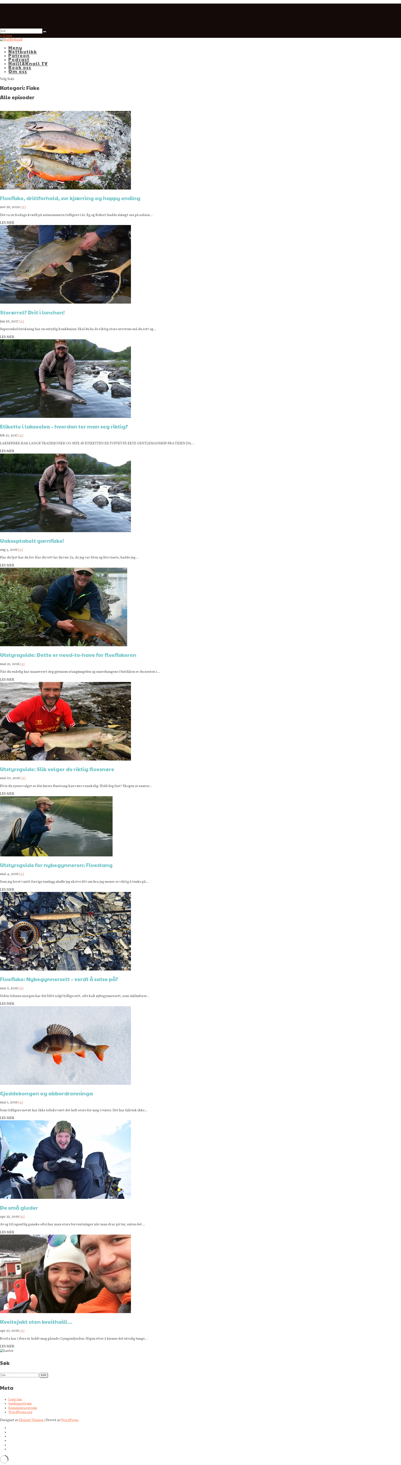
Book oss (19, 67)
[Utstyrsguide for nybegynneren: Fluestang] (56, 855)
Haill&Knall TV (28, 63)
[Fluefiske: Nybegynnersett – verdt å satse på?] (65, 969)
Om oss (17, 71)
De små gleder (19, 1207)
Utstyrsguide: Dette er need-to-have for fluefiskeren (68, 654)
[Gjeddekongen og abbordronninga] (65, 1083)
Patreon (19, 55)
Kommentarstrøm (22, 1408)
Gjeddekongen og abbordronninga (46, 1093)
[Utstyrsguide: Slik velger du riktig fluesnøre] (65, 759)
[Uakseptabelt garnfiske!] (65, 531)
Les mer (7, 222)
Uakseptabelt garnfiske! (32, 540)
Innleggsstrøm (20, 1403)
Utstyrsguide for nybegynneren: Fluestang (56, 865)
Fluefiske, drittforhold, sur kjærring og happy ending (70, 198)
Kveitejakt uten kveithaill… (36, 1321)
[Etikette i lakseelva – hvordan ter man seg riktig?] (65, 417)
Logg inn (15, 1399)
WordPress (70, 1420)
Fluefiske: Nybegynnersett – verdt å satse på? (59, 979)
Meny (15, 48)
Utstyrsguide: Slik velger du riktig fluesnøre (57, 769)
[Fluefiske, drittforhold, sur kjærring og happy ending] (65, 188)
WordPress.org (20, 1412)
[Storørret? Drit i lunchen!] (65, 302)
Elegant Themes (31, 1420)
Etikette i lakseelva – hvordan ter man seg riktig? (64, 426)
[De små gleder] (65, 1197)
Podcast (18, 59)
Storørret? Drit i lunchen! (32, 312)
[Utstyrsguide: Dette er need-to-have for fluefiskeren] (63, 645)
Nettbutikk (22, 51)
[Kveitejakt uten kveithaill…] (65, 1312)
